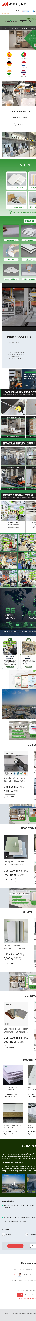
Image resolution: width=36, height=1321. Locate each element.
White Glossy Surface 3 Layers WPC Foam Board (13, 1126)
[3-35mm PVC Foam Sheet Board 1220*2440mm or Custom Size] (13, 1075)
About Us (24, 28)
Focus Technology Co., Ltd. (25, 1313)
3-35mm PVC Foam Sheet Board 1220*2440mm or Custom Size (11, 1089)
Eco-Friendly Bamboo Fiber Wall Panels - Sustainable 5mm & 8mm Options (16, 1030)
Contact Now (10, 796)
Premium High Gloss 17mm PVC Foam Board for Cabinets (15, 947)
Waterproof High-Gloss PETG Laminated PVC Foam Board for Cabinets (15, 863)
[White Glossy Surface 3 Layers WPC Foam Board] (13, 1113)
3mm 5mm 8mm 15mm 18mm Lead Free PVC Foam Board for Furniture (15, 779)
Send (20, 1295)
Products (15, 28)
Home (5, 28)
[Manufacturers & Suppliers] (14, 4)
